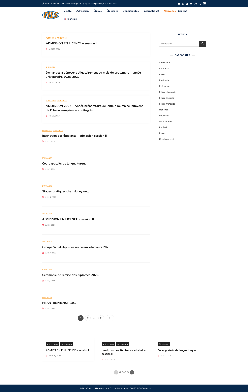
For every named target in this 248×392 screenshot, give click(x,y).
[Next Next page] (110, 318)
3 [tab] (125, 372)
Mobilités (163, 109)
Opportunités (131, 11)
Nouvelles (170, 11)
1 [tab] (120, 372)
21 (102, 318)
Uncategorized (166, 139)
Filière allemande (167, 92)
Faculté (67, 11)
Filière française (167, 104)
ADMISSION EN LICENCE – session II (68, 219)
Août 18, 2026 (55, 355)
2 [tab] (122, 372)
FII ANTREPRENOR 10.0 (59, 303)
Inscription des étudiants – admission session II (74, 136)
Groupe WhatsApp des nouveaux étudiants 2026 (76, 247)
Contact (182, 11)
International (151, 11)
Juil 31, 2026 (110, 359)
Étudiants (112, 11)
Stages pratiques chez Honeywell (65, 191)
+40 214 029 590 (52, 3)
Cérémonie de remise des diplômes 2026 (70, 275)
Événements (165, 86)
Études (98, 11)
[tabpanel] (68, 351)
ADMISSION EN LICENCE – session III (72, 43)
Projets (162, 133)
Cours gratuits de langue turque (64, 164)
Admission (82, 11)
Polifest (163, 127)
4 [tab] (128, 372)
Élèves (162, 74)
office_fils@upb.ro (73, 3)
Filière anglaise (166, 98)
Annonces (62, 38)
